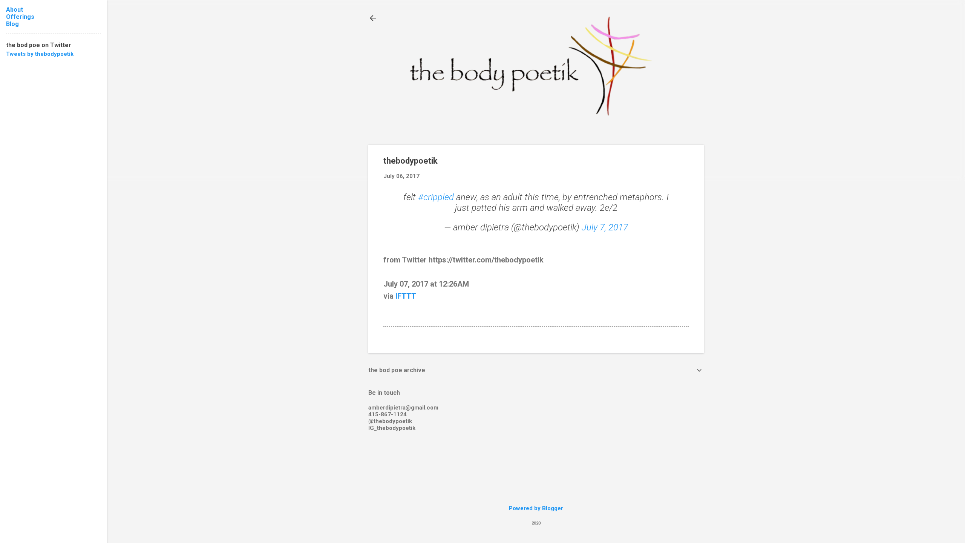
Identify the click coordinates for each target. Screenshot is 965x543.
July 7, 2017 (605, 227)
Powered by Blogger (536, 508)
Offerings (20, 16)
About (14, 9)
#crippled (436, 197)
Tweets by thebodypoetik (40, 54)
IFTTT (405, 296)
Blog (12, 24)
